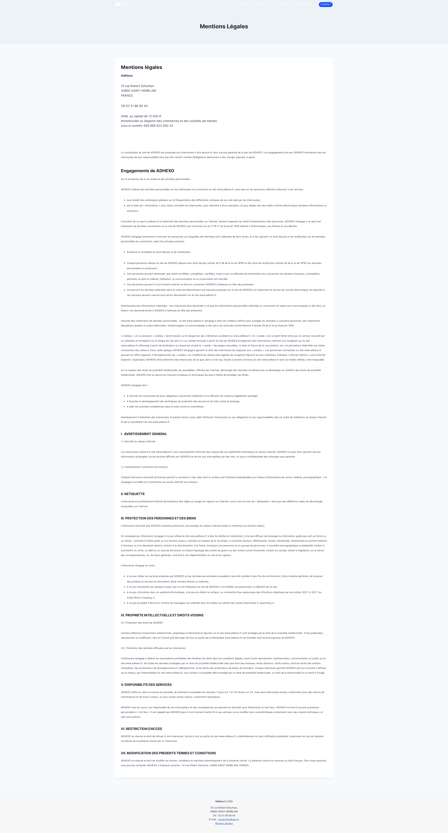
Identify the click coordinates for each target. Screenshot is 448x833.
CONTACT (325, 4)
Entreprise (262, 4)
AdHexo (242, 4)
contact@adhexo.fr (228, 819)
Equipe (282, 4)
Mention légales (224, 823)
